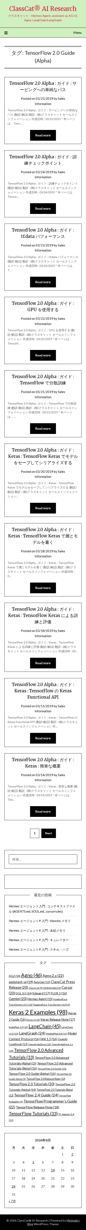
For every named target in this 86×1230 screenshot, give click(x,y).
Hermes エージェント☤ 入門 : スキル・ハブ (39, 949)
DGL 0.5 (24, 993)
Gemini (18, 999)
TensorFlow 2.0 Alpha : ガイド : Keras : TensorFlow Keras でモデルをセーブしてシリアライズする (43, 456)
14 (53, 1170)
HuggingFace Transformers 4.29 (51, 1004)
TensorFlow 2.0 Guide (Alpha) (32, 1073)
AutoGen (42, 982)
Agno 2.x (53, 975)
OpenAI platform (39, 1044)
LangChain (45, 1026)
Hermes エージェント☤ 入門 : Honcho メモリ (40, 921)
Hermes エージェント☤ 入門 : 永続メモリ (37, 930)
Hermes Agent (39, 999)
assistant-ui (21, 982)
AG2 (14, 976)
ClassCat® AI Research (43, 9)
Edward (41, 993)
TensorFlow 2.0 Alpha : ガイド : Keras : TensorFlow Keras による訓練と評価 (43, 615)
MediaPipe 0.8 (56, 1033)
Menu (77, 32)
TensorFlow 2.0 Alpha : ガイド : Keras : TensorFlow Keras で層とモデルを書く (43, 536)
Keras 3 (33, 1019)
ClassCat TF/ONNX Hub (45, 987)
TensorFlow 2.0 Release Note (45, 1079)
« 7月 (12, 1201)
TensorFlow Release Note (37, 1107)
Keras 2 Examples (38, 1012)
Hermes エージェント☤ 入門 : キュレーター (39, 940)
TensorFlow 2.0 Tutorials (31, 1084)
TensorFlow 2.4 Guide (36, 1095)
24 (13, 1186)
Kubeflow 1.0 (18, 1027)
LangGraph (32, 1033)
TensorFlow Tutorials (33, 1113)
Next (48, 833)
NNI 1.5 (48, 1039)
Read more (43, 135)
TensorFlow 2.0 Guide (52, 1068)
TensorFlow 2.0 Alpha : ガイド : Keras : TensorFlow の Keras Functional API (43, 691)
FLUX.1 (59, 993)
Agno (31, 975)
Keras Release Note (57, 1019)
